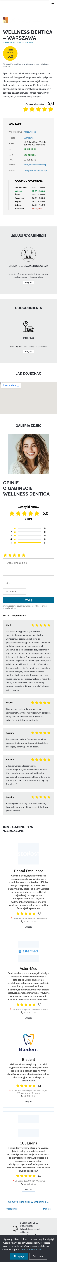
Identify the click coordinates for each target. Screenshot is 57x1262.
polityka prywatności (30, 1249)
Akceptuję (19, 1256)
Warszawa (34, 64)
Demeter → (48, 1209)
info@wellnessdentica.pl (35, 170)
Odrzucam (38, 1256)
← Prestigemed (10, 1209)
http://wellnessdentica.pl (35, 164)
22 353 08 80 (30, 149)
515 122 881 (30, 155)
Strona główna (9, 64)
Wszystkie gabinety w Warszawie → (28, 1202)
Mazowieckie (23, 64)
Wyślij (28, 600)
